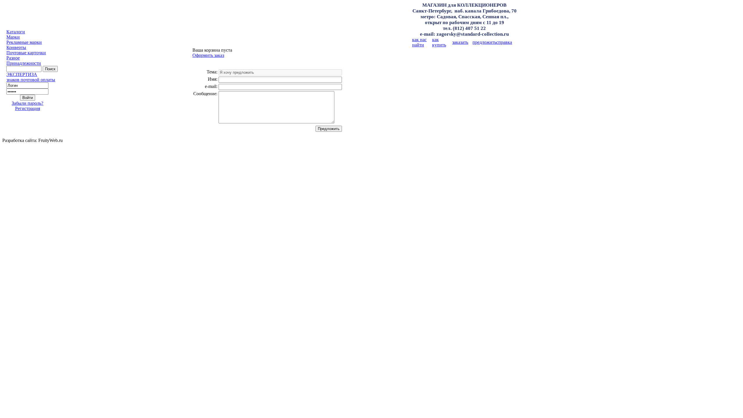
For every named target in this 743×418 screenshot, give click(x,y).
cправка (504, 42)
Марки (13, 37)
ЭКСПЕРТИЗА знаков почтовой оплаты (30, 77)
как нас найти (419, 42)
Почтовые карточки (26, 52)
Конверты (16, 47)
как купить (439, 42)
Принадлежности (23, 63)
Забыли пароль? (27, 103)
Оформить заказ (208, 55)
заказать (460, 42)
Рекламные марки (24, 42)
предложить (484, 42)
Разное (13, 57)
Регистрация (27, 108)
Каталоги (15, 31)
